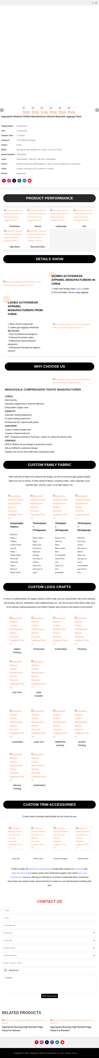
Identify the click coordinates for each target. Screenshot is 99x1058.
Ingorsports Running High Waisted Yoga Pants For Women (22, 1028)
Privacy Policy (71, 1053)
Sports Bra (79, 869)
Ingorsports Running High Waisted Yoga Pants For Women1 (70, 1028)
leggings (79, 289)
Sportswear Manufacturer (39, 869)
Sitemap (81, 1053)
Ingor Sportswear (19, 873)
